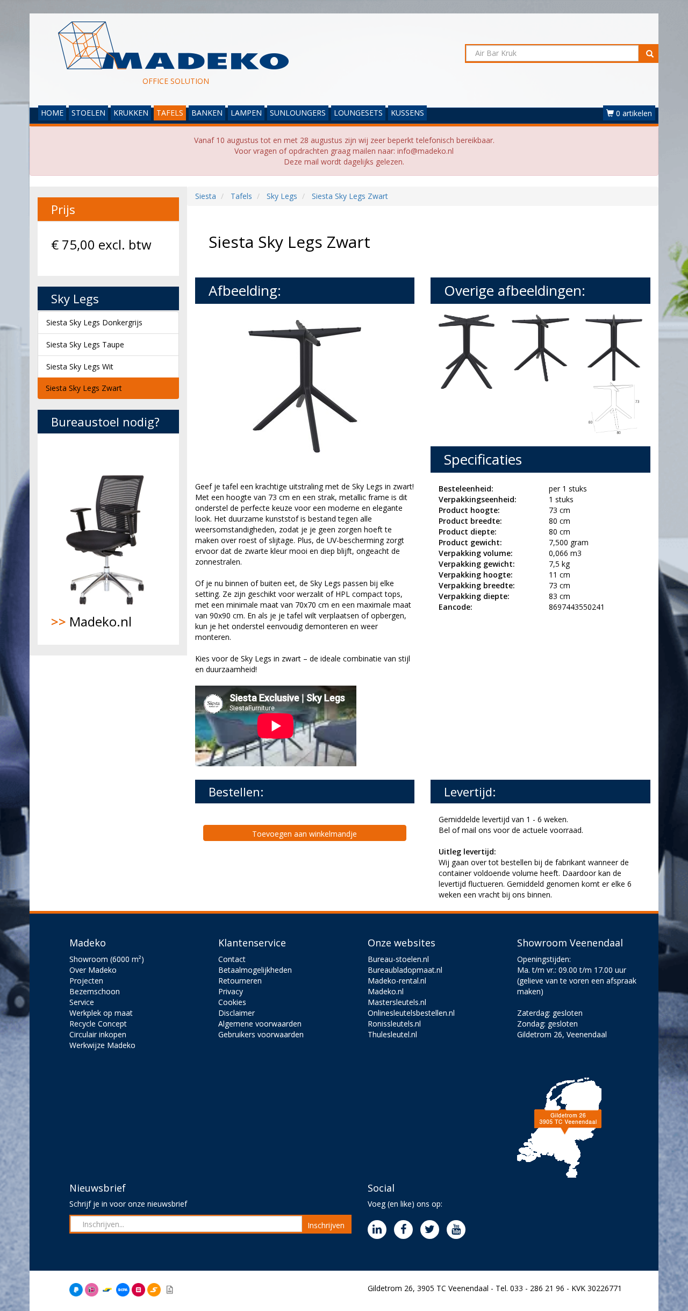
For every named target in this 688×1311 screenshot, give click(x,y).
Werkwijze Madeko (102, 1045)
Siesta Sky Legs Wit (79, 366)
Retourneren (240, 980)
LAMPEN (246, 113)
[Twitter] (432, 1230)
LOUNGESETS (358, 113)
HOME (52, 113)
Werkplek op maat (101, 1013)
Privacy (230, 991)
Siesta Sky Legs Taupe (85, 344)
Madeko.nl (91, 621)
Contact (232, 959)
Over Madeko (93, 970)
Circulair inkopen (97, 1034)
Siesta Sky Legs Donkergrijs (94, 322)
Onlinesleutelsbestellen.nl (411, 1013)
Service (81, 1002)
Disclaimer (236, 1013)
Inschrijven (326, 1225)
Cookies (232, 1002)
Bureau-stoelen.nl (398, 959)
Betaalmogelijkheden (255, 970)
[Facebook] (406, 1230)
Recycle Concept (98, 1023)
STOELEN (88, 113)
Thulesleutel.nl (392, 1034)
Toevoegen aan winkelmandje (304, 834)
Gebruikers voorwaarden (261, 1034)
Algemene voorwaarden (260, 1023)
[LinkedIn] (380, 1230)
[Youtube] (459, 1230)
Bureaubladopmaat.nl (405, 970)
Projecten (86, 980)
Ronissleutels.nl (394, 1023)
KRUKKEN (130, 113)
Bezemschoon (94, 991)
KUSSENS (407, 113)
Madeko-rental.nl (397, 980)
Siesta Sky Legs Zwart (84, 388)
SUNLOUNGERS (298, 113)
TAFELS (169, 113)
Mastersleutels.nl (397, 1002)
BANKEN (207, 113)
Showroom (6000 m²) (106, 959)
